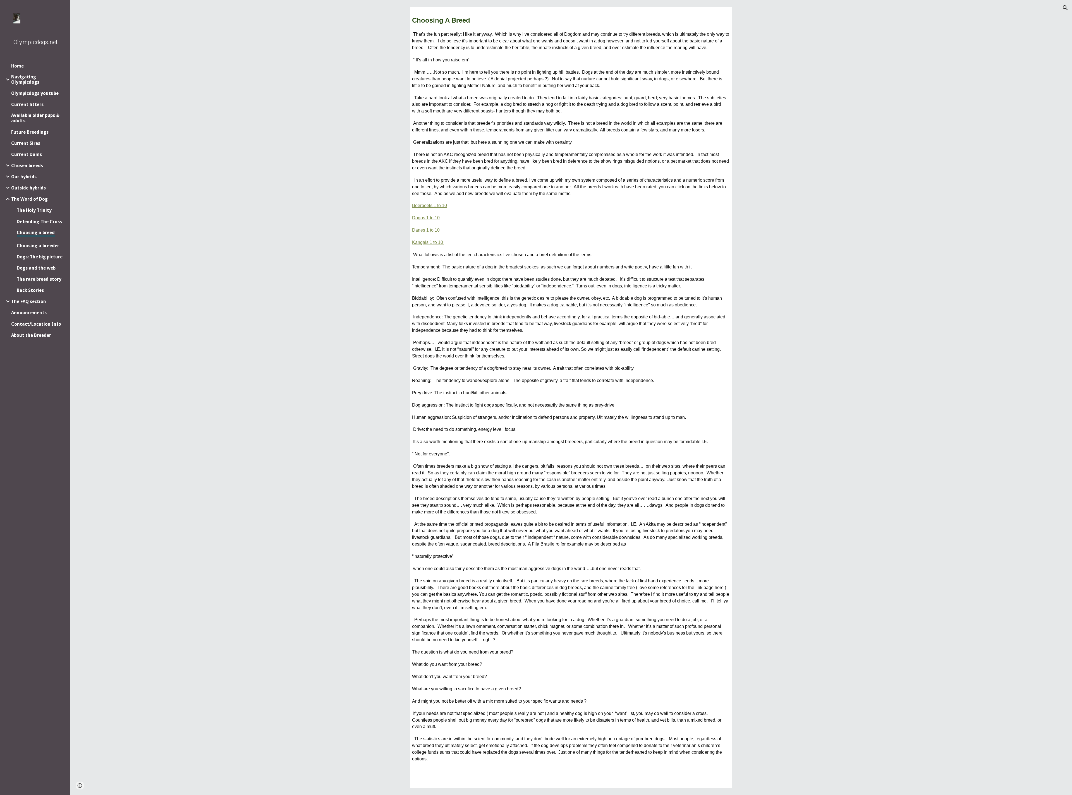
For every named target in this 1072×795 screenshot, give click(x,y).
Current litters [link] (27, 104)
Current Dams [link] (26, 154)
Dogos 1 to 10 (426, 217)
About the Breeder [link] (31, 335)
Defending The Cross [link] (39, 221)
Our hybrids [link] (24, 176)
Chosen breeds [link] (27, 165)
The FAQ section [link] (28, 301)
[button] (1065, 8)
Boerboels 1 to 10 (429, 205)
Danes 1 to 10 (426, 230)
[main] (571, 397)
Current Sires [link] (25, 143)
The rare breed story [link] (39, 279)
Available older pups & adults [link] (35, 118)
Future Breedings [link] (30, 132)
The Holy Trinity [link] (34, 210)
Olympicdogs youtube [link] (35, 93)
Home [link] (17, 66)
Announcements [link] (29, 312)
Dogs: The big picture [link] (40, 257)
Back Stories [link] (30, 290)
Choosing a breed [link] (36, 232)
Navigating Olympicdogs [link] (25, 79)
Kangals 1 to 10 (428, 242)
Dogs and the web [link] (36, 268)
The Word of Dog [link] (29, 199)
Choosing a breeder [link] (38, 245)
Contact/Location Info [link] (36, 324)
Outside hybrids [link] (28, 188)
